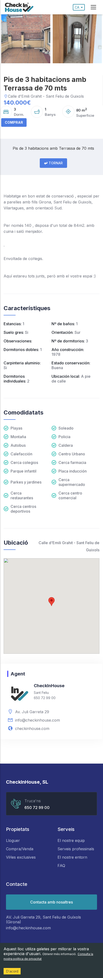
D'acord (12, 971)
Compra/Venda (19, 848)
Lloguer (13, 840)
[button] (51, 601)
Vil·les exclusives (21, 857)
